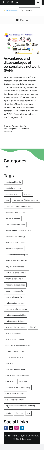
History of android (13, 218)
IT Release (10, 436)
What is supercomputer (15, 279)
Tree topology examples (15, 224)
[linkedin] (22, 428)
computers (13, 129)
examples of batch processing (18, 388)
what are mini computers (15, 327)
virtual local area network (16, 357)
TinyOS (33, 327)
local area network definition (17, 369)
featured (27, 194)
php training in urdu (13, 188)
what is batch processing (16, 394)
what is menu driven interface (17, 376)
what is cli (23, 382)
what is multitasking (13, 333)
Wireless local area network (16, 261)
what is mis (10, 382)
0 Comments (24, 129)
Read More (8, 131)
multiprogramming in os (15, 351)
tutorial (8, 413)
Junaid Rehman (12, 126)
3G (28, 413)
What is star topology (14, 249)
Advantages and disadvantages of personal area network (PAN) (22, 64)
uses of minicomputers (14, 297)
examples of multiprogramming (18, 345)
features (19, 413)
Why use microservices (15, 267)
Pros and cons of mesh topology (18, 206)
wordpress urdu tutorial (15, 400)
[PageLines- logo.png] (10, 10)
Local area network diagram (17, 255)
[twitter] (8, 2)
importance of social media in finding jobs (20, 406)
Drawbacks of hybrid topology (26, 200)
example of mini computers (16, 309)
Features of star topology (16, 242)
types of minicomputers (15, 291)
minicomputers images (14, 303)
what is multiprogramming (16, 339)
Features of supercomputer (16, 273)
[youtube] (17, 2)
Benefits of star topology (15, 236)
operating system (12, 194)
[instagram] (12, 2)
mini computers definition (16, 315)
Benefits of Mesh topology (16, 212)
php (7, 200)
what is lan (10, 363)
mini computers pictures (15, 285)
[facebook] (3, 2)
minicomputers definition (15, 321)
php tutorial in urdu (13, 182)
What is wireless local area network (19, 230)
